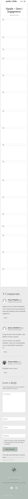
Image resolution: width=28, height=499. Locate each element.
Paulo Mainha (13, 300)
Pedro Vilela (13, 362)
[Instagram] (16, 488)
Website (6, 436)
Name (5, 419)
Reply (5, 318)
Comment (7, 394)
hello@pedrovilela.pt (14, 477)
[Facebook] (11, 488)
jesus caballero (14, 328)
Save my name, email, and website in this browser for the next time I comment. (14, 442)
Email (5, 427)
